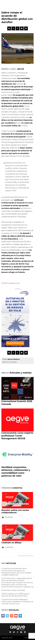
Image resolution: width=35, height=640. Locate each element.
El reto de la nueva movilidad (13, 590)
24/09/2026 (9, 547)
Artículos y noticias (9, 362)
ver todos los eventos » (26, 556)
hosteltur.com (14, 283)
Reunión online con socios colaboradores (15, 511)
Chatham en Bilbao (11, 542)
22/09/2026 (9, 517)
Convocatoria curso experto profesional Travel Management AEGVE (17, 436)
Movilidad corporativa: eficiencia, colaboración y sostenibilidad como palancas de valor (15, 471)
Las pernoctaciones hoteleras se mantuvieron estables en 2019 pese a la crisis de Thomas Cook (17, 602)
